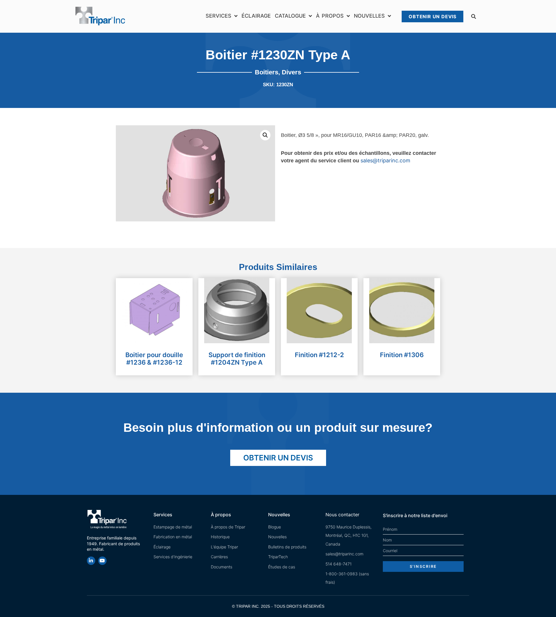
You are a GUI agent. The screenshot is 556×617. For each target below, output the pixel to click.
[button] (473, 16)
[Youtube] (102, 561)
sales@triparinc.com (385, 160)
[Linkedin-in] (91, 561)
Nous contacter (342, 514)
